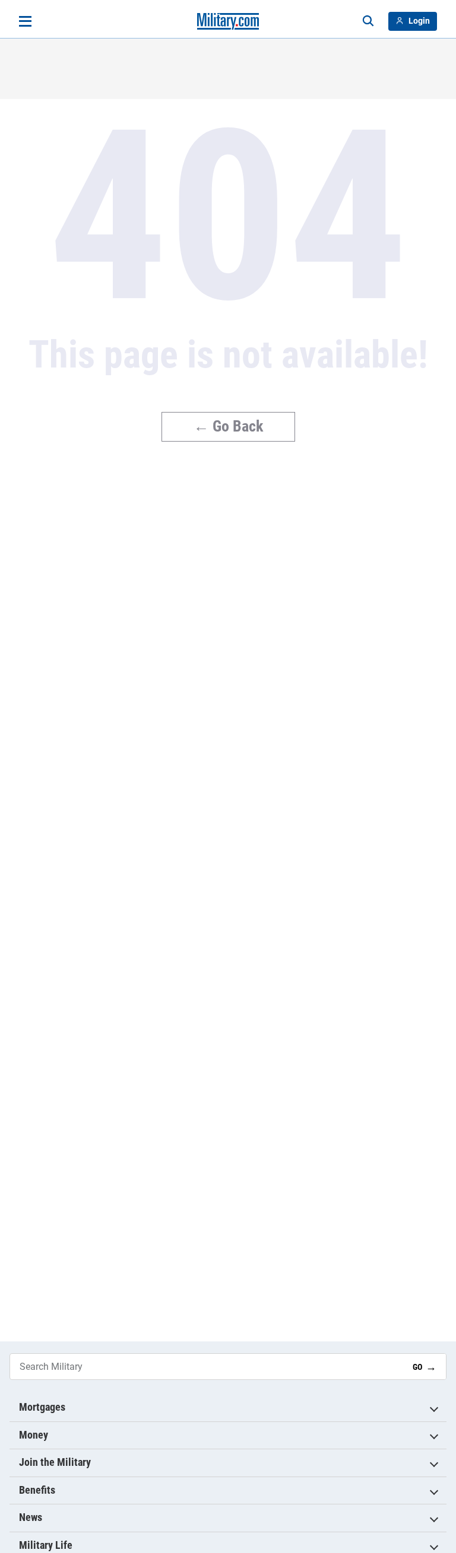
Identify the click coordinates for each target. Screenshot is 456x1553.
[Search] (368, 21)
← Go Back (228, 426)
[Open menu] (25, 21)
